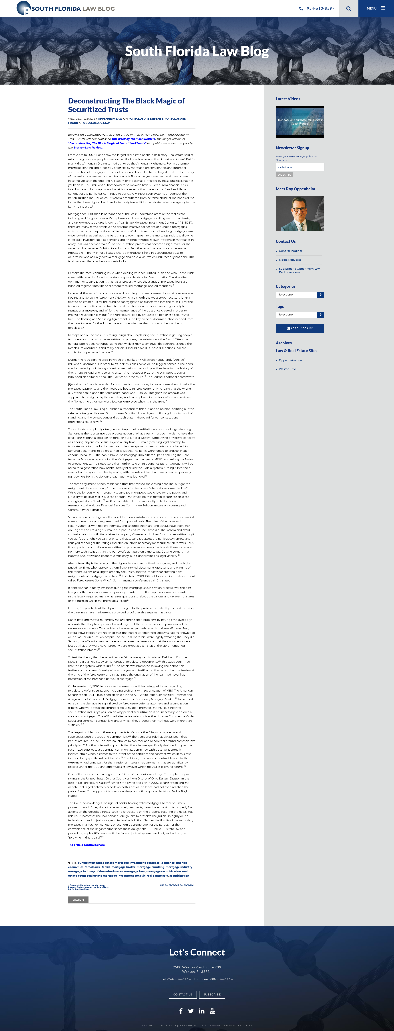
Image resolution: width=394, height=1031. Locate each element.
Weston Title (287, 369)
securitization (179, 875)
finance (169, 863)
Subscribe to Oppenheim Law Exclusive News (299, 271)
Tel (176, 979)
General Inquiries (290, 251)
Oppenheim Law (110, 118)
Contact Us (183, 994)
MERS (106, 867)
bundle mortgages (91, 863)
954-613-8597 (320, 8)
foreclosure (93, 867)
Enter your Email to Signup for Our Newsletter (296, 158)
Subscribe (212, 994)
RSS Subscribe (301, 328)
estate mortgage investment (125, 863)
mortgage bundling (150, 867)
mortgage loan (134, 871)
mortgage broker (123, 867)
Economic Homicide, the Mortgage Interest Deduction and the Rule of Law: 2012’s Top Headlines (88, 887)
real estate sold (157, 875)
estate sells (155, 863)
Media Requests (290, 260)
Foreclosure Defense (146, 118)
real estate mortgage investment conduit (116, 875)
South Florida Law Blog (163, 1026)
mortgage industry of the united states (95, 871)
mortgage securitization (163, 871)
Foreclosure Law (96, 123)
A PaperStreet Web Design (238, 1026)
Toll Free (213, 979)
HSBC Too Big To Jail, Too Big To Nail (176, 885)
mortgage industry (179, 867)
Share (77, 900)
